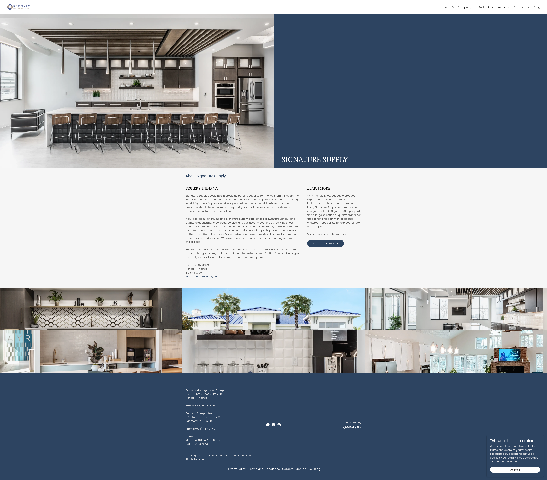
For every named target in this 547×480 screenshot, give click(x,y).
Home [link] (443, 7)
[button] (463, 7)
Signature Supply (325, 243)
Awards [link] (503, 7)
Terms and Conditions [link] (264, 469)
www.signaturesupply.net (202, 276)
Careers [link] (288, 469)
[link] (18, 6)
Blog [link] (537, 7)
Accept (515, 469)
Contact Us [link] (521, 7)
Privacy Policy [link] (236, 469)
